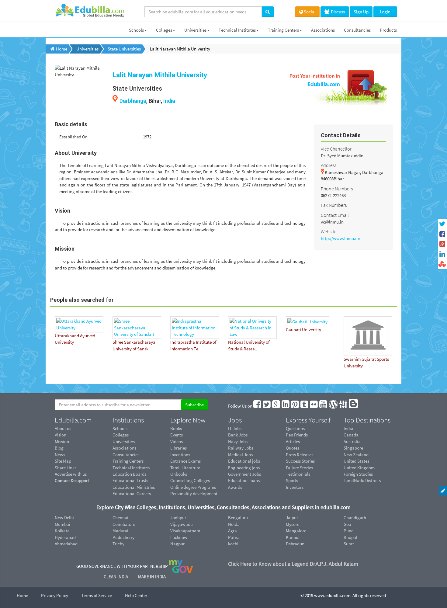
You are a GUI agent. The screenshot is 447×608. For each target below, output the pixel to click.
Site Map (63, 461)
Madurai (120, 530)
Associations (323, 30)
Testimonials (298, 474)
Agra (232, 530)
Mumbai (62, 524)
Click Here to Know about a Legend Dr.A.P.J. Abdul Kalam (293, 563)
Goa (347, 524)
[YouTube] (323, 406)
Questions (295, 428)
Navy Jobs (238, 441)
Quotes (292, 448)
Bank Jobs (238, 435)
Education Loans (244, 480)
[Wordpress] (333, 406)
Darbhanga (133, 101)
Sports (292, 480)
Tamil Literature (185, 468)
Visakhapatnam (185, 530)
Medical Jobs (240, 454)
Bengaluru (238, 517)
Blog (59, 448)
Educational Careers (132, 493)
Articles (293, 441)
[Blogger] (354, 406)
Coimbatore (124, 524)
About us (63, 428)
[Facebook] (257, 406)
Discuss (337, 12)
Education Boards (129, 474)
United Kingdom (359, 468)
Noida (234, 524)
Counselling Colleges (190, 480)
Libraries (178, 448)
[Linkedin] (286, 406)
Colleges (164, 30)
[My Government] (181, 566)
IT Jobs (234, 428)
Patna (234, 537)
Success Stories (300, 461)
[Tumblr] (304, 406)
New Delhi (64, 517)
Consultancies (357, 30)
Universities (195, 30)
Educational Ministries (134, 487)
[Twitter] (267, 406)
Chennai (120, 517)
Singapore (353, 448)
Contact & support (72, 480)
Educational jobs (244, 461)
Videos (176, 441)
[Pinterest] (295, 406)
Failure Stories (299, 468)
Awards (235, 487)
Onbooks (178, 474)
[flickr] (314, 406)
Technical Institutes (237, 30)
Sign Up (361, 12)
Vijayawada (181, 524)
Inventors (294, 487)
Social (310, 12)
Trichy (118, 544)
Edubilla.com (73, 420)
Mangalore (296, 530)
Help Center (136, 595)
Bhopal (350, 537)
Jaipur (292, 517)
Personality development (193, 493)
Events (176, 435)
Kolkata (62, 530)
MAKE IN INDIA (152, 576)
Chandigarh (355, 517)
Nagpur (177, 544)
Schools (136, 30)
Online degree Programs (193, 487)
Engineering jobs (244, 468)
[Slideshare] (343, 406)
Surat (349, 544)
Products (388, 30)
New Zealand (356, 454)
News (60, 454)
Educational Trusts (130, 480)
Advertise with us (71, 474)
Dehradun (295, 544)
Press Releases (299, 454)
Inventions (180, 454)
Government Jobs (244, 474)
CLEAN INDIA (116, 576)
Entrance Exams (185, 461)
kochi (233, 544)
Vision (60, 435)
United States (356, 461)
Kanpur (293, 537)
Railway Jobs (240, 448)
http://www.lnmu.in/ (340, 238)
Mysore (292, 524)
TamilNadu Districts (362, 480)
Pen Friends (297, 435)
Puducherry (123, 537)
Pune (348, 530)
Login (385, 12)
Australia (352, 441)
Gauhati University (303, 329)
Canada (351, 435)
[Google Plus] (276, 406)
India (169, 101)
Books (176, 428)
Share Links (65, 468)
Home (22, 595)
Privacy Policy (54, 595)
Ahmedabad (66, 544)
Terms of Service (96, 595)
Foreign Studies (358, 474)
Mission (62, 441)
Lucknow (178, 537)
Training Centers (283, 30)
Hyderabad (65, 537)
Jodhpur (178, 517)
